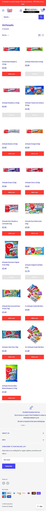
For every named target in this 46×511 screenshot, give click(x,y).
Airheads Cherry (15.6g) (32, 182)
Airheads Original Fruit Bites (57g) (34, 266)
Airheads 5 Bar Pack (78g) (10, 347)
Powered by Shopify (7, 506)
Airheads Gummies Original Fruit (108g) (10, 263)
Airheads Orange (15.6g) (32, 144)
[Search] (41, 17)
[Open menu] (3, 10)
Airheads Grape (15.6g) (9, 182)
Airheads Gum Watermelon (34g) (33, 222)
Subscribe (8, 466)
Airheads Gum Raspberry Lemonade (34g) (10, 222)
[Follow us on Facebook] (3, 483)
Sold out (34, 74)
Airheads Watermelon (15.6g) (34, 62)
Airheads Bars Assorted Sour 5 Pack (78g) (11, 307)
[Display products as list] (43, 35)
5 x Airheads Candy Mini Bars (34, 306)
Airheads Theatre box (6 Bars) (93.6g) (34, 104)
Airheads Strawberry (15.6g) (10, 103)
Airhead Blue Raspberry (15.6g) (9, 63)
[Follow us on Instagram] (7, 483)
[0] (42, 10)
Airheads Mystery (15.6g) (10, 144)
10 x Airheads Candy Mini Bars (34, 347)
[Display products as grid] (39, 35)
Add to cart (11, 74)
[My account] (21, 10)
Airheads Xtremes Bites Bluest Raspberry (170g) (9, 387)
